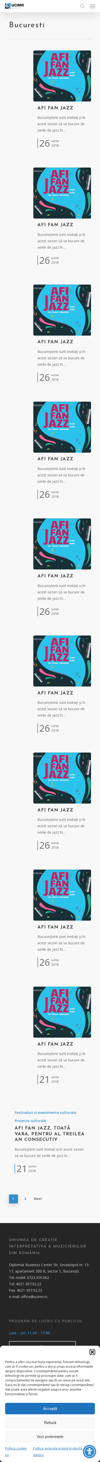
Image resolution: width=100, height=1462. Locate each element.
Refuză (50, 1422)
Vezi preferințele (50, 1436)
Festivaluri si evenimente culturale (45, 1112)
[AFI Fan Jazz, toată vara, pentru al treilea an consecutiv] (50, 1141)
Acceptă (50, 1408)
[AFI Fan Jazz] (62, 75)
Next (38, 1199)
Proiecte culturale (30, 1120)
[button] (92, 1352)
